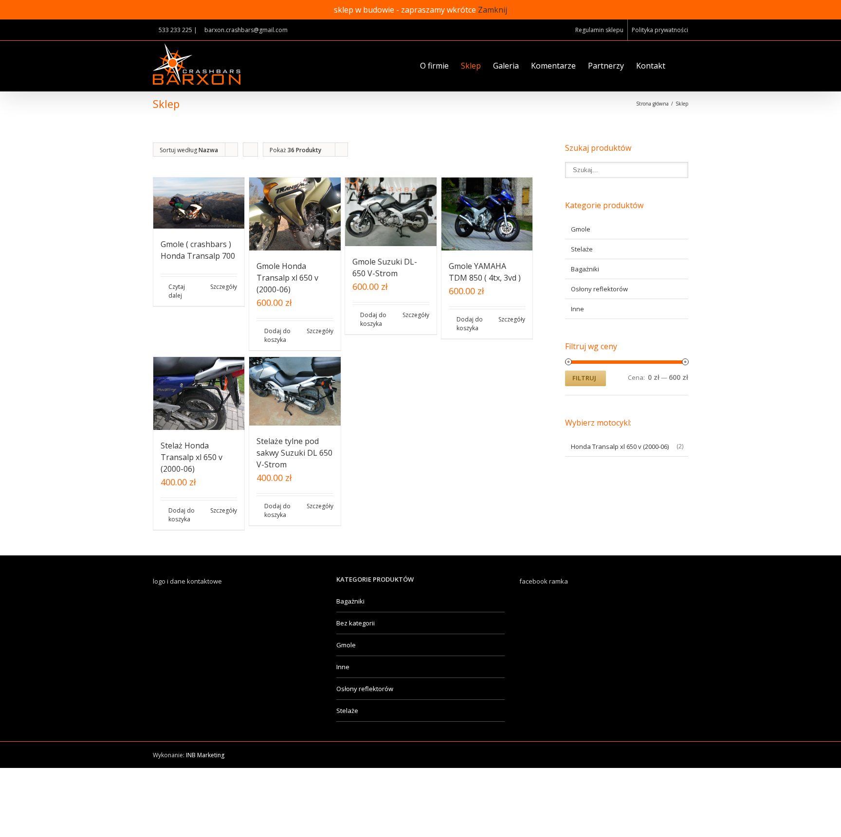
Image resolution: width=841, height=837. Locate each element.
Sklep (471, 65)
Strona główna (652, 103)
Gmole (580, 229)
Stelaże (582, 249)
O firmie (434, 65)
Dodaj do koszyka (277, 335)
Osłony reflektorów (599, 289)
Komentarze (553, 65)
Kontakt (650, 65)
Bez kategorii (355, 623)
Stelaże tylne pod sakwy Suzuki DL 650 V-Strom (294, 453)
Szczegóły (223, 287)
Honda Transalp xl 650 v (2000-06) (620, 446)
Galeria (506, 65)
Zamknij (492, 9)
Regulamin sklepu (599, 30)
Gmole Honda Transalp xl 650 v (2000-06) (287, 278)
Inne (577, 308)
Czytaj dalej (176, 291)
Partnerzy (606, 65)
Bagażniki (585, 269)
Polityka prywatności (660, 30)
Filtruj (584, 378)
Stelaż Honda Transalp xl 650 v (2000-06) (191, 457)
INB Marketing (205, 755)
